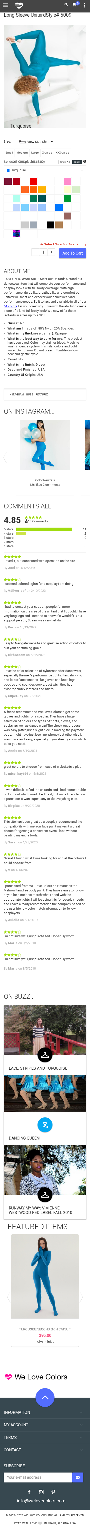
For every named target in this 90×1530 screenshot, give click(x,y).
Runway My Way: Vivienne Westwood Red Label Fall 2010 (40, 1210)
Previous (6, 457)
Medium (22, 152)
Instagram (16, 394)
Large (35, 152)
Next (84, 457)
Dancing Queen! (24, 1138)
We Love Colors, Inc (38, 1515)
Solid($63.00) (13, 162)
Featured (42, 394)
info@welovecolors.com (41, 1500)
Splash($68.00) (34, 162)
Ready (77, 162)
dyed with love (25, 1523)
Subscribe (14, 1466)
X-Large (47, 152)
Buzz (29, 394)
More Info (45, 1342)
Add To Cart (72, 253)
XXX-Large (62, 152)
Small (9, 152)
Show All (65, 162)
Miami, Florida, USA (62, 1523)
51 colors (10, 306)
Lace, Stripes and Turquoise (38, 1068)
